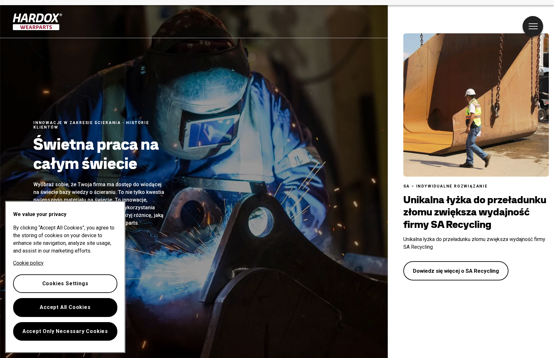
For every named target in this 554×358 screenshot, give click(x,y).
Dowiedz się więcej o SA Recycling (456, 271)
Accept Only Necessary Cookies (65, 331)
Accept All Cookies (65, 307)
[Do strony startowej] (38, 21)
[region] (65, 277)
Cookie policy (28, 263)
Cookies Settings (65, 283)
